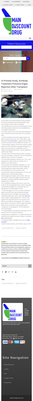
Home (5, 47)
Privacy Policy (7, 382)
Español (7, 1)
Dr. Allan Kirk (26, 196)
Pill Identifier (16, 1)
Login (29, 5)
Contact (6, 369)
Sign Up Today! (20, 5)
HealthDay (15, 258)
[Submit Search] (28, 58)
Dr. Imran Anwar (12, 141)
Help (5, 373)
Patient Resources (14, 47)
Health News (9, 62)
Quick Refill (26, 1)
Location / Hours (8, 5)
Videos (20, 62)
